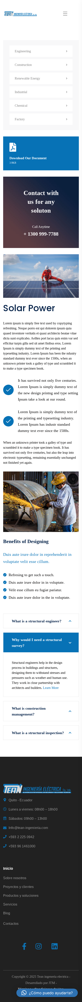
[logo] (37, 788)
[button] (47, 993)
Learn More (51, 688)
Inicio (8, 868)
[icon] (24, 946)
